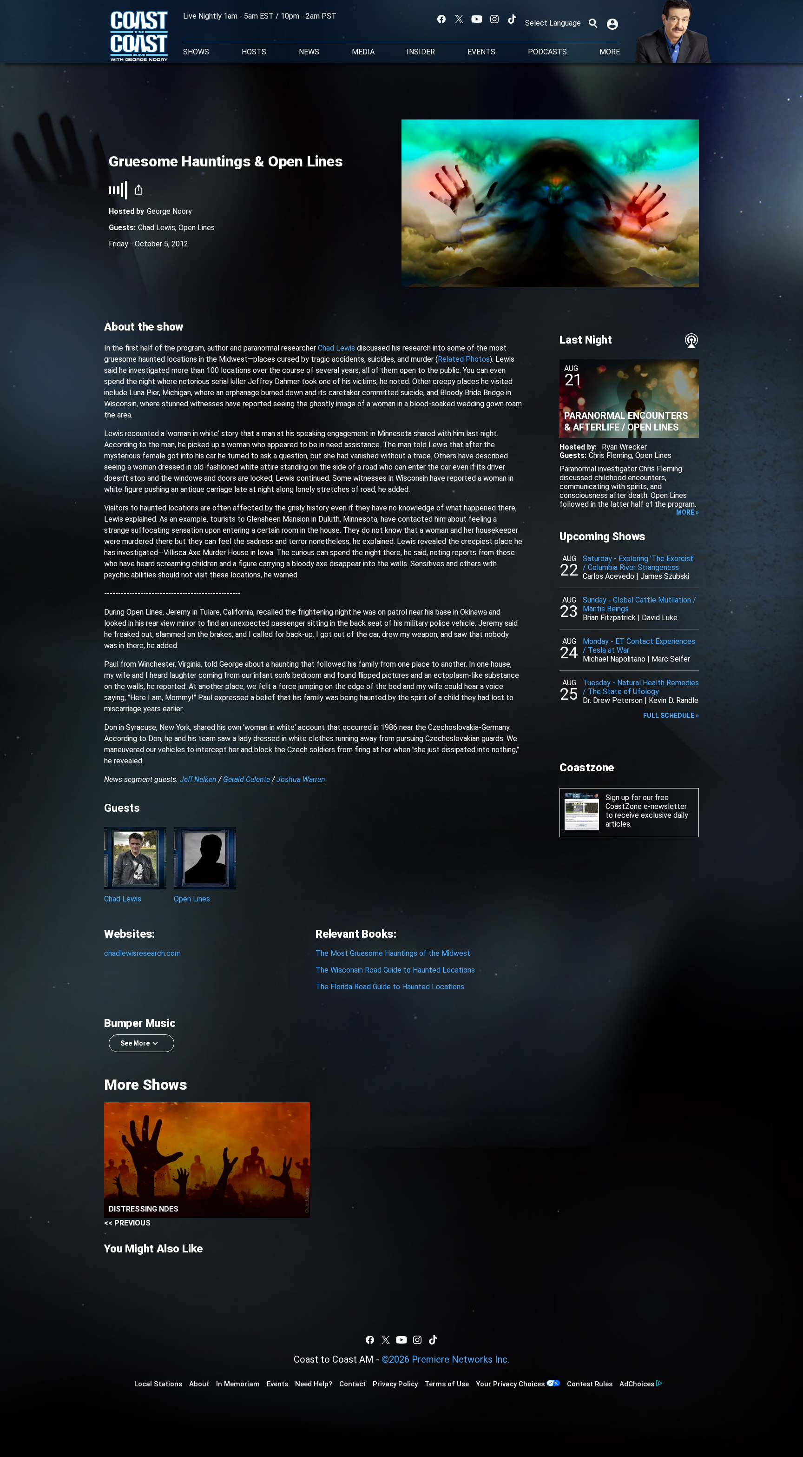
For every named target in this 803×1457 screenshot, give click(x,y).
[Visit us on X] (459, 19)
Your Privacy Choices (510, 1384)
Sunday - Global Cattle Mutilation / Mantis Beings (639, 604)
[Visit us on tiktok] (512, 19)
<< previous (127, 1223)
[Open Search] (593, 23)
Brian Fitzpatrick (609, 617)
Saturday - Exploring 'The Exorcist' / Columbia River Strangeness (639, 563)
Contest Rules (589, 1384)
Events (481, 52)
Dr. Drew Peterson (613, 700)
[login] (613, 23)
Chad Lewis (156, 227)
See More (135, 1043)
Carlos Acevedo (608, 576)
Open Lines (196, 227)
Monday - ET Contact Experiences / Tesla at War (639, 646)
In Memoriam (238, 1384)
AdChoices (636, 1384)
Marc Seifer (671, 659)
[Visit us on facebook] (441, 19)
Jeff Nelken (198, 779)
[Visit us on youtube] (476, 19)
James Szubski (664, 576)
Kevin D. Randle (673, 700)
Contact (352, 1384)
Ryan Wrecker (624, 447)
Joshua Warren (300, 779)
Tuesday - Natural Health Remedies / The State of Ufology (641, 687)
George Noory (169, 211)
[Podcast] (691, 340)
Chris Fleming (610, 455)
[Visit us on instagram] (494, 19)
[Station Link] (139, 37)
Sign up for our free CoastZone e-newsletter (646, 802)
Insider (421, 52)
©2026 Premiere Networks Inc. (445, 1359)
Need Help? (313, 1384)
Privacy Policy (395, 1384)
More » (687, 512)
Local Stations (158, 1384)
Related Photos (464, 359)
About (199, 1384)
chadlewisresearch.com (142, 953)
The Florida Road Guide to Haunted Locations (390, 986)
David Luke (660, 617)
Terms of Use (447, 1384)
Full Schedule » (671, 715)
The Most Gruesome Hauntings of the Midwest (393, 953)
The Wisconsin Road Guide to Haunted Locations (395, 970)
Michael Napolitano (614, 659)
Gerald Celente (246, 779)
